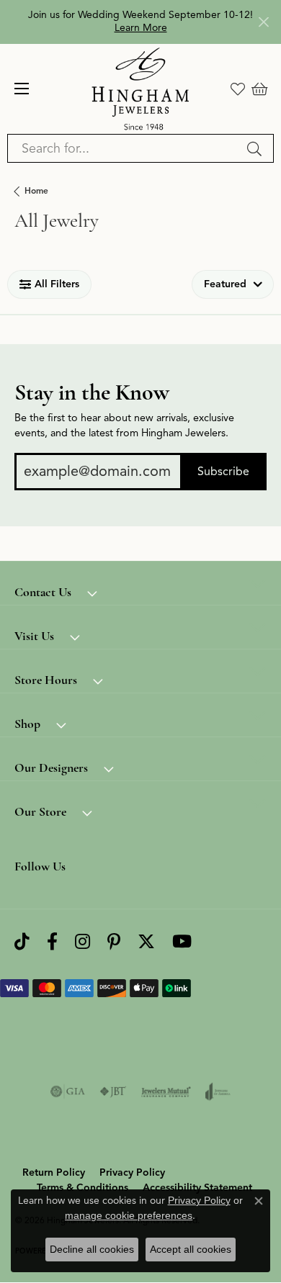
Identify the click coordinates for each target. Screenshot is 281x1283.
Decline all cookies (92, 1249)
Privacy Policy (132, 1172)
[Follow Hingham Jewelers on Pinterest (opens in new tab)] (113, 941)
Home (36, 190)
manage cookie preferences (128, 1215)
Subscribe (223, 471)
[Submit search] (256, 148)
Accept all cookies (190, 1249)
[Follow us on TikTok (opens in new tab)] (22, 941)
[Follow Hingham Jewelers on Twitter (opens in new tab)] (146, 941)
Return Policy (53, 1172)
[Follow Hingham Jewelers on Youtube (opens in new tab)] (182, 941)
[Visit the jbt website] (113, 1091)
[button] (238, 88)
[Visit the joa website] (218, 1091)
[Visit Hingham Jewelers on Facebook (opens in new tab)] (52, 941)
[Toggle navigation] (21, 88)
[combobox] (124, 148)
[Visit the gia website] (67, 1091)
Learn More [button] (141, 28)
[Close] (263, 22)
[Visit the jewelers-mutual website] (166, 1091)
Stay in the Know (91, 392)
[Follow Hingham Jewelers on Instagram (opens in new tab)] (82, 941)
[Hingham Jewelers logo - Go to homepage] (140, 88)
